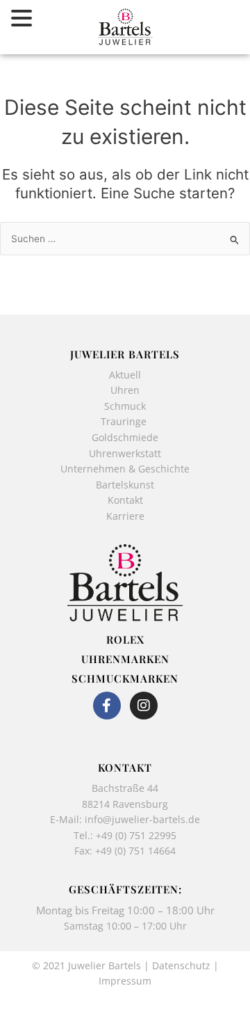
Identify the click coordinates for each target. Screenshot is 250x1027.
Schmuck (125, 406)
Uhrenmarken (125, 659)
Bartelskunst (125, 484)
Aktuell (125, 374)
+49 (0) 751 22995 (136, 835)
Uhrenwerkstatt (125, 453)
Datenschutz (181, 965)
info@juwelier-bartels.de (142, 819)
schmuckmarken (125, 678)
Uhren (125, 390)
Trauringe (125, 421)
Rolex (125, 639)
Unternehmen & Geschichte (125, 468)
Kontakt (125, 500)
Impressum (125, 980)
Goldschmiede (125, 437)
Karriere (125, 516)
